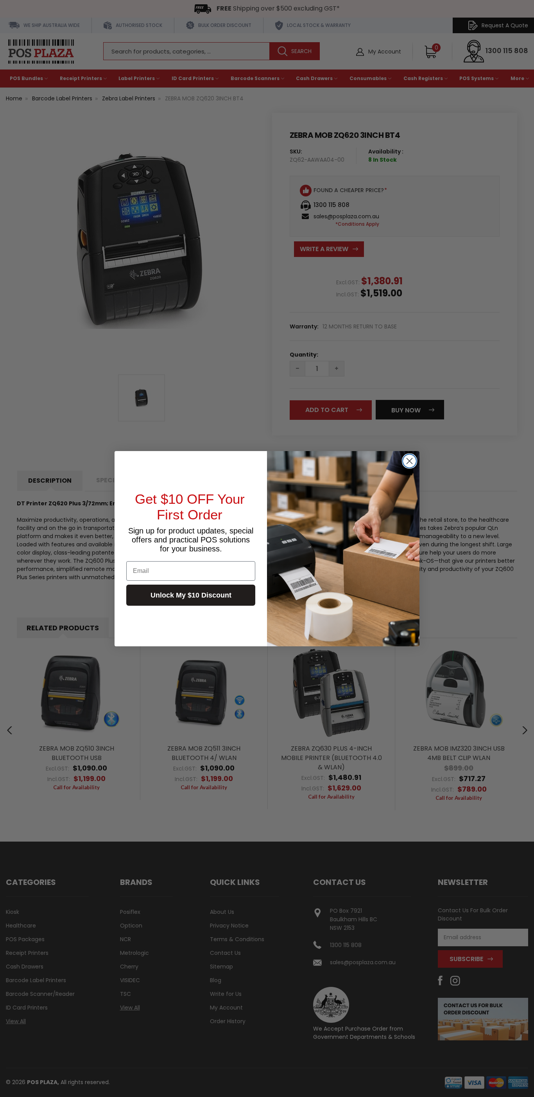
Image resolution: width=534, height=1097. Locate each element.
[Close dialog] (409, 461)
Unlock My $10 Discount (191, 595)
